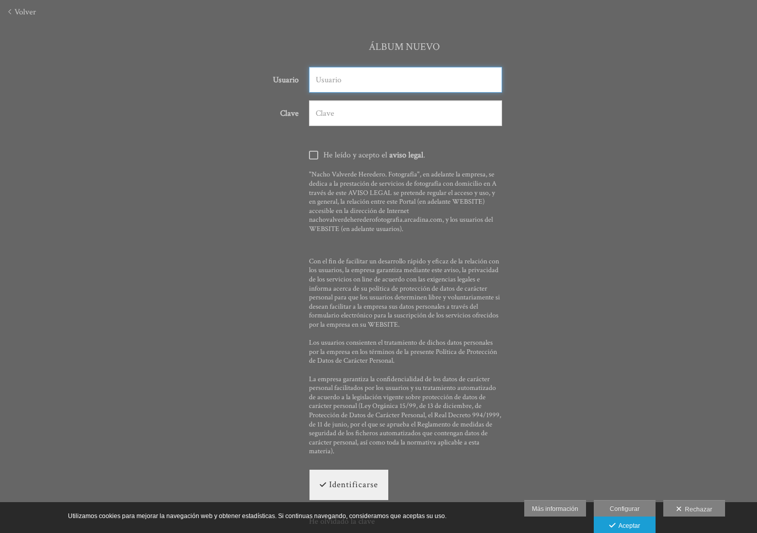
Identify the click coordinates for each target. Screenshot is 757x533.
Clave (289, 113)
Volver (24, 12)
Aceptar (627, 525)
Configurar (625, 508)
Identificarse (352, 484)
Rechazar (697, 509)
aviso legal (406, 155)
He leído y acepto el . (374, 155)
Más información (555, 508)
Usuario (286, 80)
